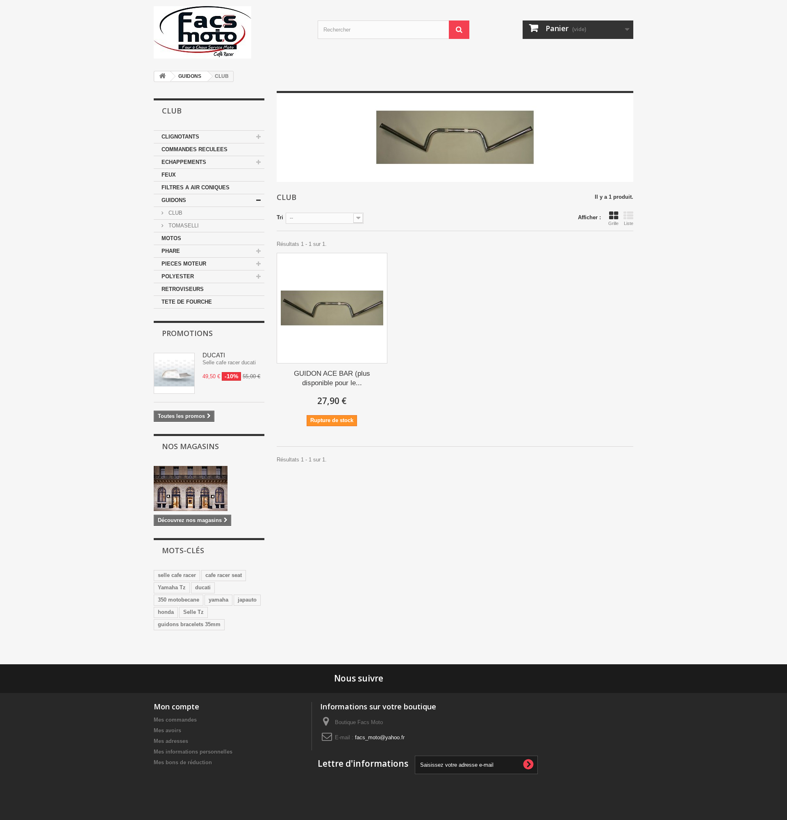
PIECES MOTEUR (183, 264)
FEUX (168, 175)
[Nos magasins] (209, 488)
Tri (280, 217)
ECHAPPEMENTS (183, 162)
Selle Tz (193, 612)
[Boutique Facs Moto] (229, 32)
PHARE (170, 251)
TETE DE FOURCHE (186, 302)
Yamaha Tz (172, 587)
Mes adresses (171, 741)
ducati (203, 587)
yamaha (218, 600)
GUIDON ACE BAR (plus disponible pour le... (332, 378)
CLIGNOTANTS (180, 137)
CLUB (174, 213)
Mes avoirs (167, 730)
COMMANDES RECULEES (194, 149)
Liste (628, 223)
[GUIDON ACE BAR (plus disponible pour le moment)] (332, 308)
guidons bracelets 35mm (189, 624)
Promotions (187, 333)
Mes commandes (175, 720)
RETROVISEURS (182, 289)
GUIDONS (189, 76)
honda (166, 612)
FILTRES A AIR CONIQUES (195, 187)
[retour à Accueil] (162, 76)
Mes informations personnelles (193, 752)
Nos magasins (190, 446)
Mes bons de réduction (183, 762)
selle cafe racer (177, 575)
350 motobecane (178, 600)
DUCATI (213, 355)
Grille (613, 223)
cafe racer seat (223, 575)
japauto (247, 600)
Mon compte (176, 706)
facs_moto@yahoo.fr (380, 737)
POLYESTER (177, 276)
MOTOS (171, 238)
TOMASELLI (183, 226)
